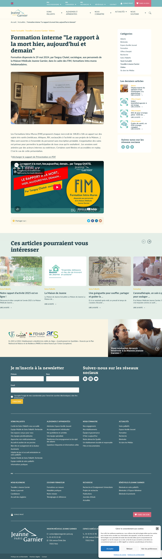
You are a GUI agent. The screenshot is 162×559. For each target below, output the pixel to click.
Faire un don (144, 3)
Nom (48, 374)
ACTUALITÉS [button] (120, 11)
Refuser (130, 548)
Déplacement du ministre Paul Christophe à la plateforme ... (138, 90)
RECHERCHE (88, 482)
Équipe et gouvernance (91, 433)
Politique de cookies (120, 555)
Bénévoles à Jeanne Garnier (131, 482)
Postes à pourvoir (17, 490)
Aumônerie (15, 449)
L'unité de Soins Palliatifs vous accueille (25, 426)
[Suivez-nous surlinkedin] (90, 379)
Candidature (15, 494)
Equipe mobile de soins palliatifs (22, 461)
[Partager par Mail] (100, 220)
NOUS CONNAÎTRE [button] (99, 12)
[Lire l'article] (124, 88)
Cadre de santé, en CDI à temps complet (139, 125)
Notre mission (52, 494)
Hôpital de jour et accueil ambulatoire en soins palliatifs (25, 453)
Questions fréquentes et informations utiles (63, 445)
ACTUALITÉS (124, 421)
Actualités (86, 500)
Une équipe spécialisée (55, 436)
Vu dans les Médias (126, 442)
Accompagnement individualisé (58, 429)
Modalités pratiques (54, 490)
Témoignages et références (56, 497)
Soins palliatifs (124, 426)
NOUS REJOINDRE (18, 482)
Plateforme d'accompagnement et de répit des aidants (62, 440)
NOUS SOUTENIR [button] (135, 12)
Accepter (109, 548)
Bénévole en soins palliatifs (129, 487)
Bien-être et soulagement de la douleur (25, 446)
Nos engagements (89, 426)
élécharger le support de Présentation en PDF (34, 156)
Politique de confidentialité (135, 555)
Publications (87, 494)
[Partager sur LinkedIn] (96, 220)
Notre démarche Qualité (92, 439)
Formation (123, 433)
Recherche (123, 436)
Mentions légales (35, 557)
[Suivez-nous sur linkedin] (127, 147)
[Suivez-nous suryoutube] (96, 379)
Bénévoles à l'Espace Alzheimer (130, 490)
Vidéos (52, 30)
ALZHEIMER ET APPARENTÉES (58, 421)
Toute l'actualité (17, 30)
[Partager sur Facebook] (92, 220)
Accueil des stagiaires (18, 497)
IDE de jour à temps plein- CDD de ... (139, 113)
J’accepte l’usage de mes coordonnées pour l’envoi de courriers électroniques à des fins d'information (45, 396)
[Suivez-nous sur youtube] (132, 147)
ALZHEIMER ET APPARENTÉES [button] (72, 12)
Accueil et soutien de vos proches (23, 442)
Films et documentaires (91, 446)
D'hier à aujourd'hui (90, 436)
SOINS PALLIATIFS (18, 421)
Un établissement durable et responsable (97, 442)
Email (13, 385)
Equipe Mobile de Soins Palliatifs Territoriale (26, 429)
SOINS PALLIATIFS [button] (51, 12)
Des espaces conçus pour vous (22, 433)
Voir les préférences (149, 548)
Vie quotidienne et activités (57, 433)
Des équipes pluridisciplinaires (21, 436)
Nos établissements (90, 429)
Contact (44, 557)
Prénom (14, 374)
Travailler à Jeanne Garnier (36, 30)
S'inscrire (17, 401)
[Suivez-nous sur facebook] (123, 147)
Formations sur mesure (55, 487)
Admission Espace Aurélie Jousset (59, 426)
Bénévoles (122, 439)
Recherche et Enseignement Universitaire (98, 487)
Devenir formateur (56, 482)
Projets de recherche (90, 490)
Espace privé (18, 514)
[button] (157, 528)
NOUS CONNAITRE (90, 421)
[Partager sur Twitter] (88, 220)
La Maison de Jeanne (55, 293)
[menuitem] (113, 3)
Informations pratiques (19, 464)
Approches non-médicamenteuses (23, 439)
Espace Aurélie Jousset (127, 429)
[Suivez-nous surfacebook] (85, 379)
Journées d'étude (89, 497)
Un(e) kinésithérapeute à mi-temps (139, 103)
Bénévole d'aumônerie (127, 494)
